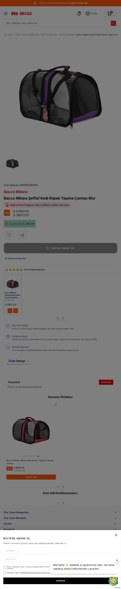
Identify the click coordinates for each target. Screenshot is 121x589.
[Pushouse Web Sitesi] (117, 587)
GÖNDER (60, 581)
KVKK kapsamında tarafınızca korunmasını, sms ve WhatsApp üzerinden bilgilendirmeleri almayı (49, 573)
